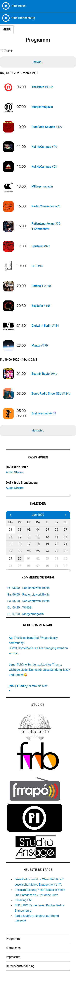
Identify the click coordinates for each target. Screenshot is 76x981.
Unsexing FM (23, 900)
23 (19, 551)
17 (28, 544)
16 (19, 544)
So (65, 522)
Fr (47, 522)
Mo (10, 522)
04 (38, 529)
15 (10, 544)
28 (65, 551)
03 (28, 529)
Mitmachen (13, 948)
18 (38, 544)
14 (65, 537)
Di (19, 522)
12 (47, 537)
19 (47, 544)
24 (28, 551)
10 (28, 537)
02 (19, 529)
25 (38, 551)
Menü (6, 29)
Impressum (13, 957)
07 (65, 529)
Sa (56, 522)
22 (10, 551)
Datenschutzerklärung (20, 966)
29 (10, 558)
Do (38, 522)
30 (19, 558)
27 (56, 551)
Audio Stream (15, 472)
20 (56, 544)
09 (19, 537)
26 (47, 551)
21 (65, 544)
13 (56, 537)
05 (47, 529)
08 (10, 537)
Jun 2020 (38, 514)
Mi (28, 522)
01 (10, 529)
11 (38, 537)
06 (56, 529)
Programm (13, 939)
